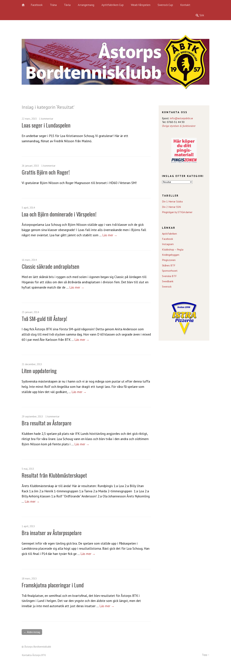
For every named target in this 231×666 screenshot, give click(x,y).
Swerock (166, 286)
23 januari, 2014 (30, 312)
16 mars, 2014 (29, 259)
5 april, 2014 (28, 207)
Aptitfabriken (169, 233)
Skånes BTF (168, 265)
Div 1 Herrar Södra (172, 201)
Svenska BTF (169, 276)
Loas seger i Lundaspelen (46, 125)
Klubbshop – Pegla (172, 249)
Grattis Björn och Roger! (46, 172)
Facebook (37, 5)
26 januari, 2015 (30, 165)
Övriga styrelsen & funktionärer (178, 126)
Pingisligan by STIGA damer (177, 212)
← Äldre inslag (32, 632)
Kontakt (185, 5)
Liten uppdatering (39, 371)
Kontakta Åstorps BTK (34, 655)
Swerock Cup (165, 5)
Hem (25, 5)
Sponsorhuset (170, 270)
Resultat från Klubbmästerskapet (54, 475)
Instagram (168, 244)
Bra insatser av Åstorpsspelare (52, 533)
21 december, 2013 (32, 364)
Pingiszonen (169, 260)
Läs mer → (109, 235)
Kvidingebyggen (170, 254)
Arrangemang (86, 5)
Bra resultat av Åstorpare (46, 423)
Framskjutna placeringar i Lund (53, 585)
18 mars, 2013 (29, 578)
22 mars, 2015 (29, 118)
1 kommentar (46, 118)
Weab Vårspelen (140, 5)
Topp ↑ (205, 654)
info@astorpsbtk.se (181, 118)
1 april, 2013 (28, 526)
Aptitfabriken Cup (112, 5)
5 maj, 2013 (28, 468)
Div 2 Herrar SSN (171, 207)
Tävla (67, 5)
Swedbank (167, 281)
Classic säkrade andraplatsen (50, 266)
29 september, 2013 (32, 416)
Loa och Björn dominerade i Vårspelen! (59, 214)
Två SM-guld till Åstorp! (44, 319)
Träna (53, 5)
